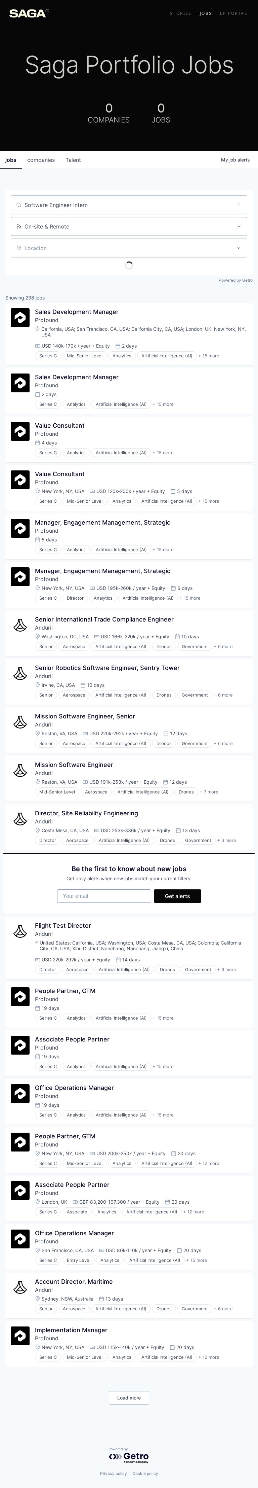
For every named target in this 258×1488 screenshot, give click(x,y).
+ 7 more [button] (209, 791)
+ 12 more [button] (208, 1163)
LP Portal (233, 13)
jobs (10, 159)
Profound (46, 320)
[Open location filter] (238, 248)
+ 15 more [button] (208, 355)
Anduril (44, 627)
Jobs (206, 13)
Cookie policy (145, 1473)
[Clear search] (238, 205)
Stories (181, 13)
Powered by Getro (236, 280)
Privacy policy (113, 1473)
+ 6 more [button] (223, 646)
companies (41, 159)
